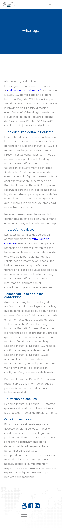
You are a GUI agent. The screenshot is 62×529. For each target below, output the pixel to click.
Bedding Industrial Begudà (24, 90)
